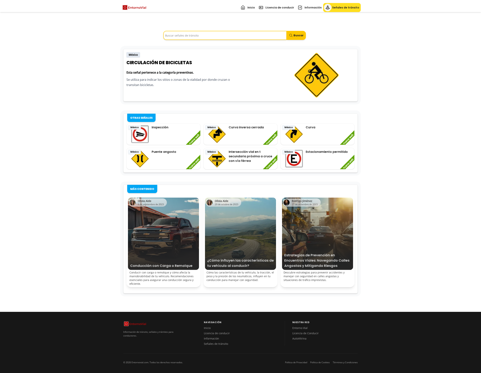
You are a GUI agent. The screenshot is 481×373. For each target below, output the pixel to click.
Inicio (207, 328)
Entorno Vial (300, 328)
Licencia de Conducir (305, 333)
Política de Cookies (320, 362)
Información (211, 338)
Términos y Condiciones (345, 362)
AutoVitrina (299, 338)
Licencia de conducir (217, 333)
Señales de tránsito (216, 344)
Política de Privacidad (296, 362)
